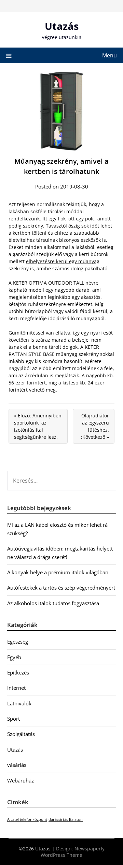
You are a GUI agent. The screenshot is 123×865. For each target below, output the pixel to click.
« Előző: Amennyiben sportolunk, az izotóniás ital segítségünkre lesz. (38, 426)
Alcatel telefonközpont (27, 819)
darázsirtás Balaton (66, 819)
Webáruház (20, 780)
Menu (109, 55)
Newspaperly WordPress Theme (73, 851)
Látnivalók (19, 703)
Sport (13, 718)
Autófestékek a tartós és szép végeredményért (61, 587)
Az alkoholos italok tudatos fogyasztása (53, 603)
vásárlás (16, 764)
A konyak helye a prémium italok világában (57, 572)
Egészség (17, 641)
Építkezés (18, 672)
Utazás (62, 26)
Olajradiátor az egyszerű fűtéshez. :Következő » (95, 426)
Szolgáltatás (21, 734)
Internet (16, 687)
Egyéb (14, 657)
